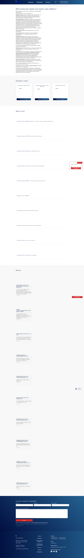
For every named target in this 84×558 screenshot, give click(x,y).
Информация (40, 2)
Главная (49, 5)
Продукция (30, 2)
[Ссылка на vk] (54, 551)
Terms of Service (21, 525)
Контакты (48, 2)
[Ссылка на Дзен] (51, 551)
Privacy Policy (17, 525)
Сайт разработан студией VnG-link (22, 548)
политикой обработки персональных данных (39, 522)
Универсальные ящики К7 (39, 541)
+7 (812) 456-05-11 (63, 1)
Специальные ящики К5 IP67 (39, 545)
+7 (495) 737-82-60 (63, 2)
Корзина (39, 549)
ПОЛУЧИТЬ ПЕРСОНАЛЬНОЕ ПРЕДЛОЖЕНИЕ (77, 297)
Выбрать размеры (23, 99)
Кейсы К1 (39, 547)
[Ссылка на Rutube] (56, 551)
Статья (52, 5)
